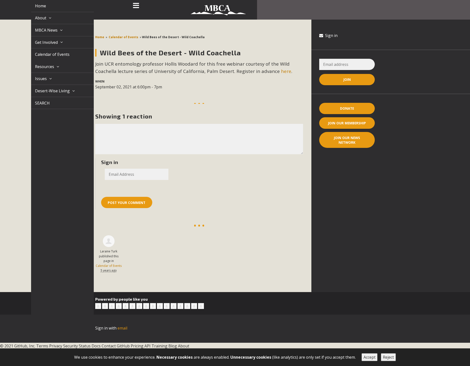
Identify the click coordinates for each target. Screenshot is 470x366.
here (286, 71)
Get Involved (41, 42)
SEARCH (36, 103)
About (35, 18)
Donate (347, 108)
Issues (35, 78)
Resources (39, 66)
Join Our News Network (347, 140)
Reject (388, 357)
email (122, 328)
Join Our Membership (347, 123)
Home (34, 6)
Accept (370, 357)
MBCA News (41, 30)
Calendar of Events (46, 54)
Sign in (331, 35)
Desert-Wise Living (47, 91)
